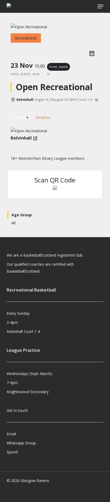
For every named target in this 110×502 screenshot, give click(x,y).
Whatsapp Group (21, 442)
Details (21, 117)
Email (11, 433)
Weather (43, 117)
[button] (100, 6)
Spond (12, 452)
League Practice (23, 350)
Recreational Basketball (31, 290)
